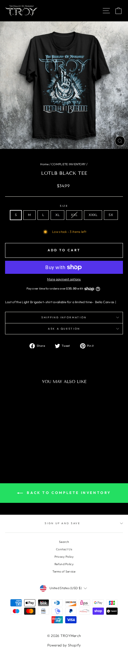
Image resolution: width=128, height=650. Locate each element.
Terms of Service (63, 571)
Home (44, 164)
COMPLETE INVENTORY (68, 164)
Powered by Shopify (64, 645)
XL (57, 215)
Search (64, 542)
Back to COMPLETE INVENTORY (68, 492)
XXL (74, 215)
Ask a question (64, 328)
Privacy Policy (64, 557)
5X (111, 215)
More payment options (64, 279)
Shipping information (64, 317)
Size (64, 205)
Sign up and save (62, 523)
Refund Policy (64, 564)
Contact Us (64, 549)
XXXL (93, 215)
